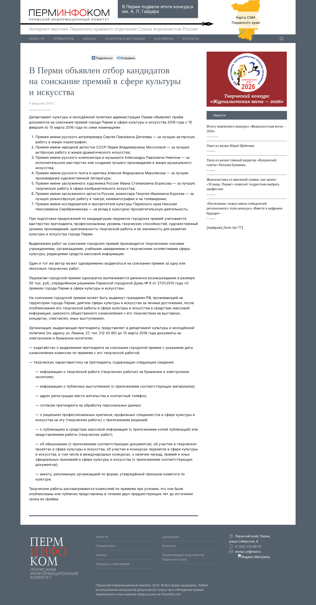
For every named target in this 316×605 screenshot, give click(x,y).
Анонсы (89, 38)
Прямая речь (63, 38)
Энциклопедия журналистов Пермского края (183, 557)
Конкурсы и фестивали (125, 38)
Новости (36, 38)
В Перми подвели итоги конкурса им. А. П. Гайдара (157, 9)
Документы (163, 38)
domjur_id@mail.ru (248, 551)
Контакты (190, 38)
